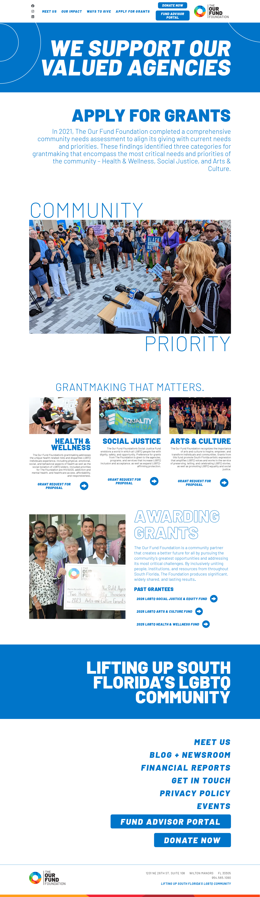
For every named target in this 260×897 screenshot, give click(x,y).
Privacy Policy (195, 793)
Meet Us (49, 11)
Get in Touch (201, 780)
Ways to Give (99, 11)
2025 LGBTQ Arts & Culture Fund (164, 611)
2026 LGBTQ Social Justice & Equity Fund (172, 599)
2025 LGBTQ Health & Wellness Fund (168, 624)
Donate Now (172, 5)
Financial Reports (186, 767)
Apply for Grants (133, 11)
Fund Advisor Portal (172, 15)
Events (214, 806)
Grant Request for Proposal (54, 486)
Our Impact (71, 11)
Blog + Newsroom (190, 754)
